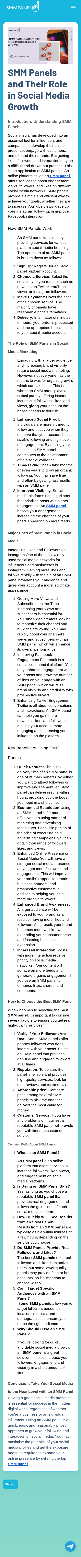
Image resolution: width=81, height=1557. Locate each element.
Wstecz (10, 1484)
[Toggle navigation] (73, 6)
